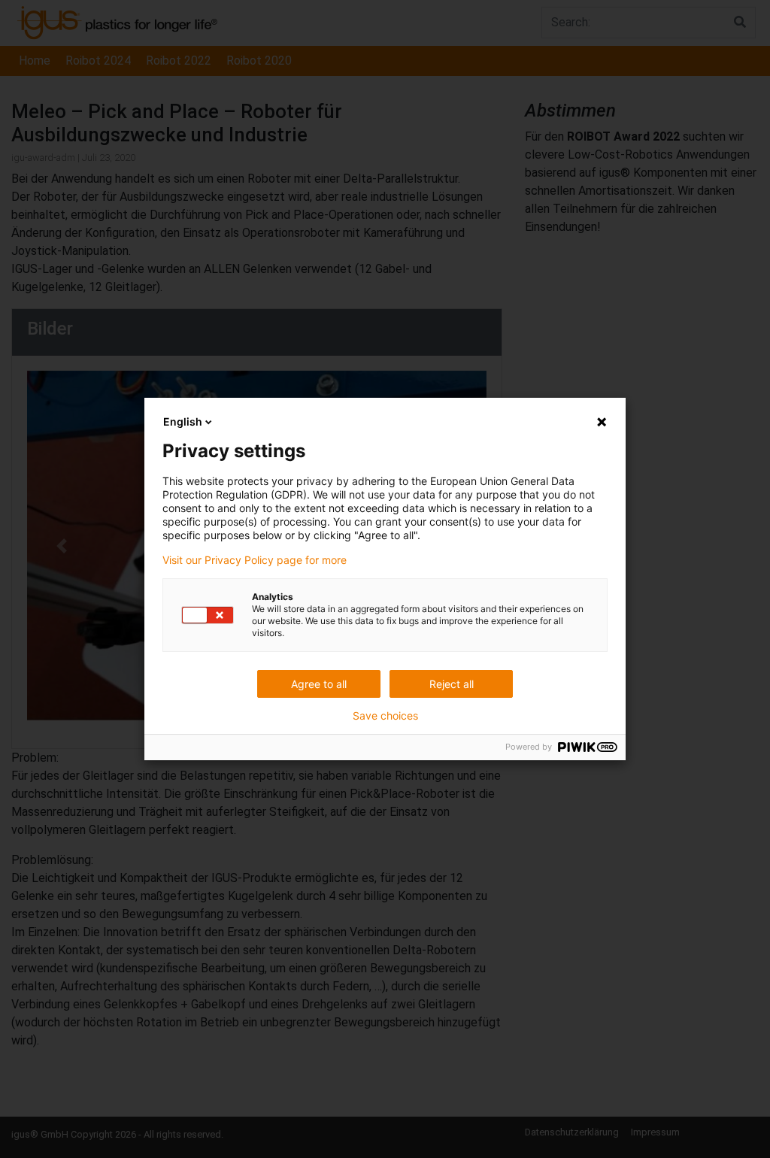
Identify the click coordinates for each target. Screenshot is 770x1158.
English (182, 421)
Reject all (451, 684)
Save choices (385, 716)
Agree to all (319, 684)
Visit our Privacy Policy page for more (254, 560)
